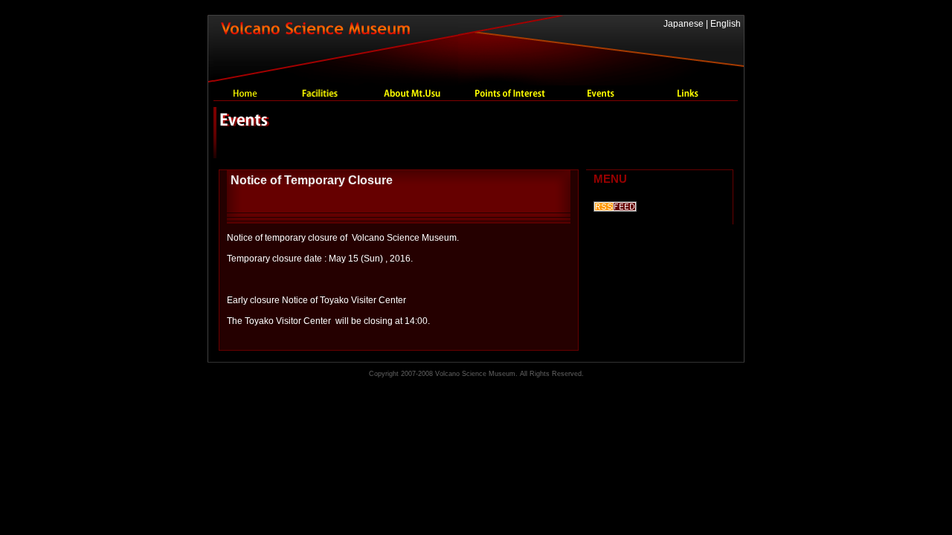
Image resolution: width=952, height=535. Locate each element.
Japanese (683, 24)
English (725, 24)
